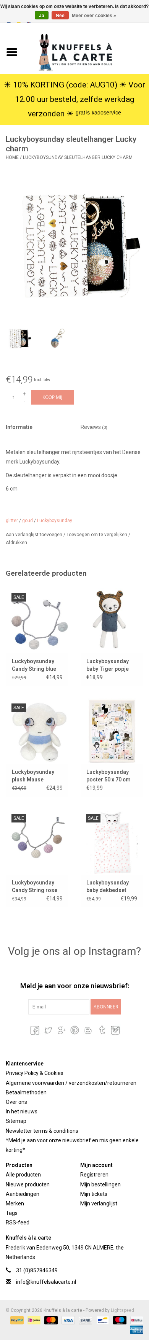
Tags (12, 1213)
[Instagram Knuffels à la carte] (115, 1030)
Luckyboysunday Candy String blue (34, 665)
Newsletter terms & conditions (42, 1131)
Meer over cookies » (94, 15)
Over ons (16, 1102)
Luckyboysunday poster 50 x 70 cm (108, 776)
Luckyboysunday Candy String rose (34, 886)
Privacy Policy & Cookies (34, 1073)
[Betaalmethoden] (16, 1320)
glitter (12, 520)
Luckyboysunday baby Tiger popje (107, 665)
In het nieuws (21, 1111)
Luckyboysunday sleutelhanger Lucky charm (78, 157)
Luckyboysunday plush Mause (33, 776)
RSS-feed (17, 1222)
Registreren (94, 1175)
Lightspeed (122, 1310)
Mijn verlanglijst (98, 1203)
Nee (60, 15)
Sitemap (16, 1121)
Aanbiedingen (22, 1194)
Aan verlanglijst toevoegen (34, 534)
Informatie (19, 427)
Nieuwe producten (28, 1184)
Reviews (94, 427)
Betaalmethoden (26, 1092)
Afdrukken (16, 542)
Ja (41, 15)
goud (27, 520)
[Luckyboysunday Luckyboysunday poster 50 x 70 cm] (111, 731)
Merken (15, 1203)
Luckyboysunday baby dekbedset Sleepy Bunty (107, 887)
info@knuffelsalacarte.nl (46, 1282)
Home (12, 157)
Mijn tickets (93, 1194)
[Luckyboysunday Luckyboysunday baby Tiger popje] (111, 620)
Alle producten (23, 1175)
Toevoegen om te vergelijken (97, 534)
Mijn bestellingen (100, 1184)
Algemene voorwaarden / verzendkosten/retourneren (71, 1083)
